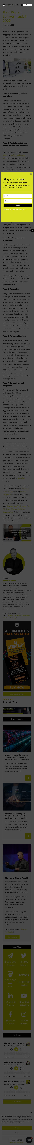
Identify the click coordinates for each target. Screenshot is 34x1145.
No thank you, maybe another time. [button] (15, 209)
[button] (31, 174)
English (26, 5)
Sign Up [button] (18, 205)
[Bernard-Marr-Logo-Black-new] (9, 4)
